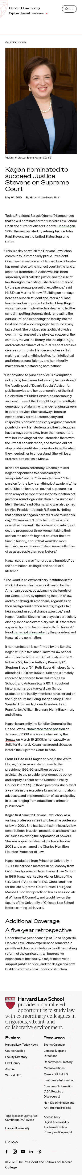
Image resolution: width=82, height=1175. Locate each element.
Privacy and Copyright (58, 1132)
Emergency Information (59, 1080)
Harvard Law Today (24, 8)
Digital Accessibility (56, 1122)
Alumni (10, 1069)
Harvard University (17, 1128)
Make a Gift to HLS (56, 1074)
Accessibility (52, 1117)
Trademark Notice (55, 1127)
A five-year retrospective (38, 930)
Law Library (12, 1063)
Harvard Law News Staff (44, 197)
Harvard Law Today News (21, 1044)
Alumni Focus (15, 42)
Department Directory (58, 1062)
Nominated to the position (45, 729)
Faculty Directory (16, 1057)
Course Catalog (15, 1051)
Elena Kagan (66, 226)
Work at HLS (13, 1075)
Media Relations (54, 1068)
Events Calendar (54, 1044)
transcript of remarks (29, 632)
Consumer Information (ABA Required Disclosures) (58, 1091)
